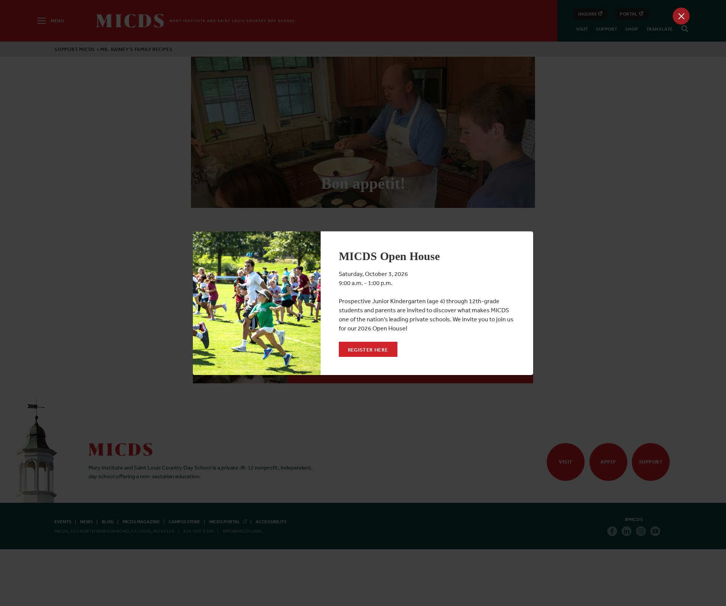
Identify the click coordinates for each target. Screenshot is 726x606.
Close (681, 16)
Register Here (368, 349)
